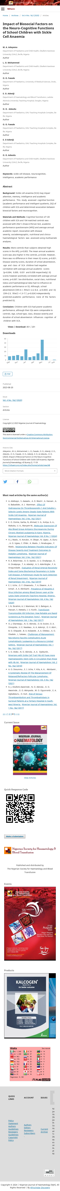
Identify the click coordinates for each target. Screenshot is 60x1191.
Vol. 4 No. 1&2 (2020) (30, 15)
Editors (27, 1127)
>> (18, 714)
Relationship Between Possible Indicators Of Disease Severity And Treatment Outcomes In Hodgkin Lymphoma (32, 550)
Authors (27, 1125)
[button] (8, 481)
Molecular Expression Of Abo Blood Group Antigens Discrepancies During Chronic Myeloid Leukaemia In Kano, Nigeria (32, 529)
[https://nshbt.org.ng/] (30, 853)
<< (4, 714)
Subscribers (29, 1133)
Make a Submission (14, 836)
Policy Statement (13, 1122)
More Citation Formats (14, 471)
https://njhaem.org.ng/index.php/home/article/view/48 (26, 465)
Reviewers (28, 1130)
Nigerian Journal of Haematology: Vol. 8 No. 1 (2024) (32, 536)
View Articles (30, 777)
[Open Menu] (3, 9)
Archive (44, 1132)
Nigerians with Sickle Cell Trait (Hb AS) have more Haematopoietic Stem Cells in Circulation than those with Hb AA (32, 659)
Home (5, 15)
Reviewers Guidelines (13, 1133)
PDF (8, 374)
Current (44, 1129)
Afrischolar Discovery (40, 1187)
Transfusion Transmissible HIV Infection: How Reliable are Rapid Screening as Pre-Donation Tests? (32, 613)
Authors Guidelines (13, 1127)
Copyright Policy (13, 1139)
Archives (14, 15)
